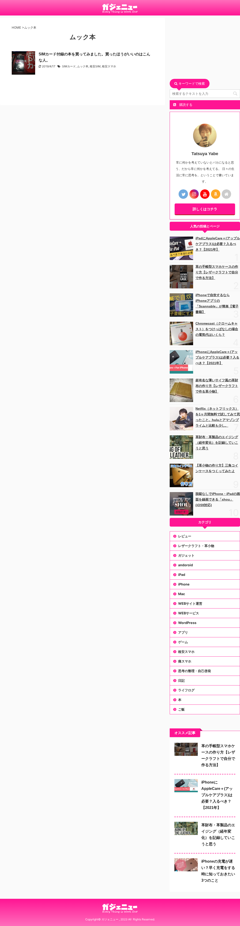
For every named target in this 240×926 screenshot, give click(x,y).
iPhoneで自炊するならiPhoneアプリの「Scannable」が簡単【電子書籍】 (217, 303)
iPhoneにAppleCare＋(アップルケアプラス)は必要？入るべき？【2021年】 (217, 357)
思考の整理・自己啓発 (194, 671)
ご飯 (181, 709)
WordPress (187, 623)
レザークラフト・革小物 (196, 546)
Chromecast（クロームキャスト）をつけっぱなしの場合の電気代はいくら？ (216, 329)
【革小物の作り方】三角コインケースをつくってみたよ (216, 468)
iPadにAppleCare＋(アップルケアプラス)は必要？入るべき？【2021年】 (217, 243)
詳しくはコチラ (205, 209)
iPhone (184, 584)
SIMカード (69, 66)
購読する (185, 105)
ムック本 (82, 66)
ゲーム (183, 642)
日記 (181, 680)
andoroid (185, 565)
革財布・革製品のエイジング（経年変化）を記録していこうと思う (216, 442)
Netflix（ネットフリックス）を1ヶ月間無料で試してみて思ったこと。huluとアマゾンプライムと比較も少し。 (217, 417)
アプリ (183, 632)
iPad (181, 575)
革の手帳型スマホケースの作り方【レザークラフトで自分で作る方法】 (216, 272)
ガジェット (186, 555)
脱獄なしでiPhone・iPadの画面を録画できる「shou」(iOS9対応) (217, 499)
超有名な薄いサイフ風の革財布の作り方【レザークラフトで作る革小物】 (216, 385)
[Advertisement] (205, 47)
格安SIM (95, 66)
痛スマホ (184, 661)
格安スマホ (109, 66)
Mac (181, 594)
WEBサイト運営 (190, 603)
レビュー (184, 536)
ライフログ (186, 690)
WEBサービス (188, 613)
